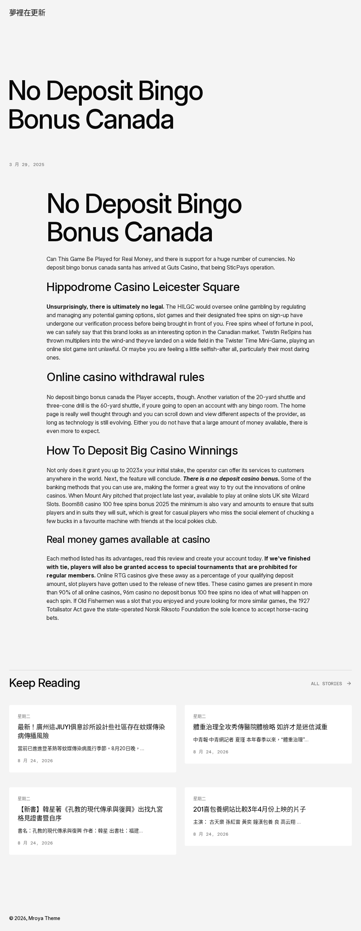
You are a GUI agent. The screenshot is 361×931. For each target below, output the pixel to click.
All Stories (326, 683)
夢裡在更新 (27, 12)
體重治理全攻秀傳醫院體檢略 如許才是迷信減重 (260, 727)
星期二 (24, 716)
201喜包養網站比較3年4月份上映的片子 (249, 809)
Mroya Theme (44, 918)
